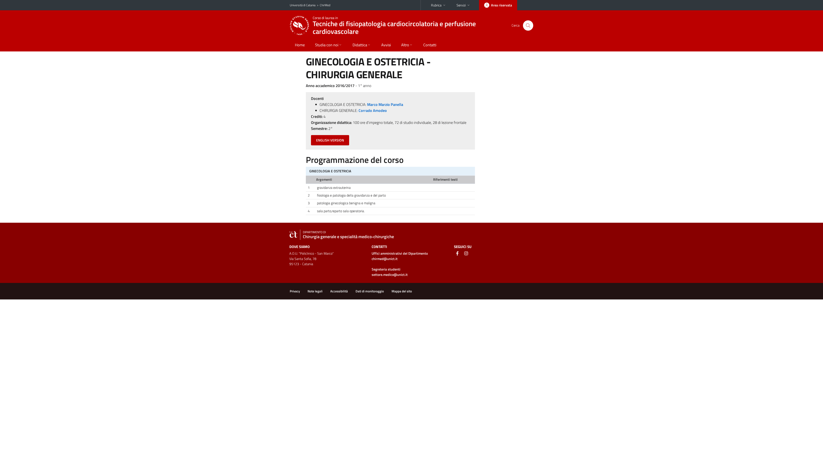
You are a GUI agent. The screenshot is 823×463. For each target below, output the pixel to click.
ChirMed (325, 5)
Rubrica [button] (436, 5)
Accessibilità (339, 291)
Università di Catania (302, 5)
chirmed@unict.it (385, 258)
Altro (405, 45)
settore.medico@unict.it (390, 274)
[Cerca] (528, 25)
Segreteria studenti (386, 269)
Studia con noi (326, 45)
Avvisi (386, 45)
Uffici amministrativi (400, 253)
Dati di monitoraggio (370, 291)
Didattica (360, 45)
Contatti (429, 45)
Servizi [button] (461, 5)
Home (300, 45)
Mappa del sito (402, 291)
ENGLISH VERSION (330, 140)
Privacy (295, 291)
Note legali (315, 291)
